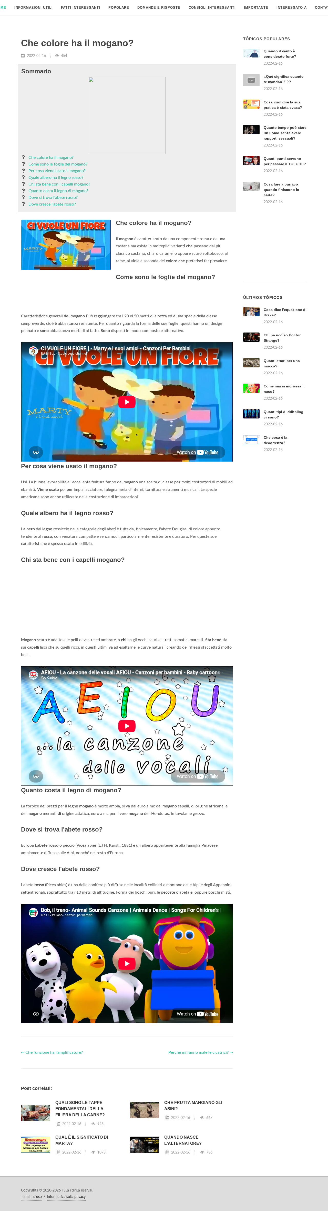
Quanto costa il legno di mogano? (58, 191)
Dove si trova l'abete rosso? (53, 198)
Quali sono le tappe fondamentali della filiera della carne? (80, 1108)
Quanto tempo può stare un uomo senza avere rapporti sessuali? (285, 132)
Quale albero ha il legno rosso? (55, 177)
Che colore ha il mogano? (51, 157)
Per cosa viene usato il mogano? (57, 171)
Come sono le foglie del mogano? (57, 164)
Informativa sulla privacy (66, 1197)
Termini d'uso (31, 1197)
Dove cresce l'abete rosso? (52, 204)
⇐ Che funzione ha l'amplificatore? (52, 1052)
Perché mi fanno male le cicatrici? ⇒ (200, 1052)
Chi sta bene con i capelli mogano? (59, 184)
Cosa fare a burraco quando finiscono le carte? (281, 189)
